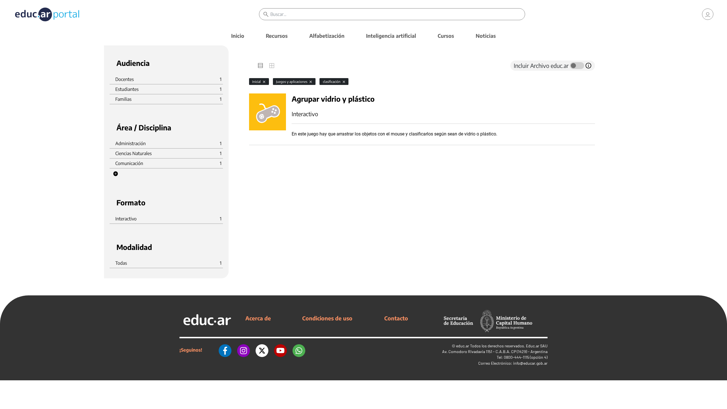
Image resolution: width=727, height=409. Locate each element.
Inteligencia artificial (391, 35)
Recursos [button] (277, 35)
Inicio (237, 35)
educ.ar (462, 345)
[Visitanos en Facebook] (225, 350)
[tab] (260, 65)
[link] (707, 14)
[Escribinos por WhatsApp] (299, 350)
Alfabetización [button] (326, 35)
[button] (116, 173)
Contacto (396, 318)
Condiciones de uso (327, 318)
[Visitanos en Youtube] (280, 350)
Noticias (486, 35)
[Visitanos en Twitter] (262, 350)
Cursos (446, 35)
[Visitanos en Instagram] (243, 350)
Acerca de (258, 318)
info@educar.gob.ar (530, 363)
